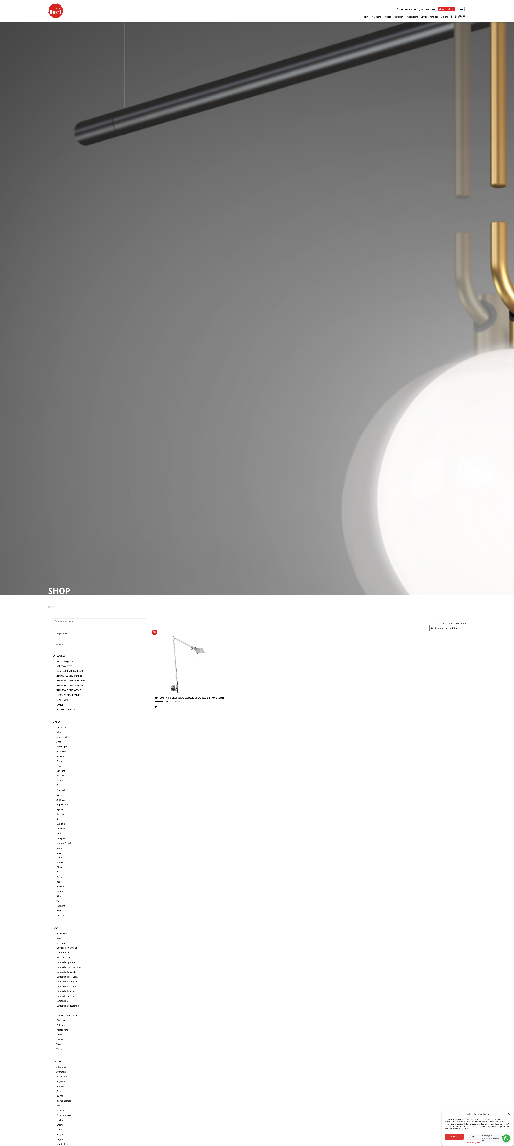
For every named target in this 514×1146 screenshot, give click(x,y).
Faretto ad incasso (65, 957)
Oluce (59, 867)
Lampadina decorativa (67, 1005)
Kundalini (61, 823)
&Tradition (61, 727)
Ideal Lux (60, 799)
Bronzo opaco (63, 1115)
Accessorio (61, 933)
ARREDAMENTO (64, 666)
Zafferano (61, 915)
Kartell (59, 819)
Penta (59, 876)
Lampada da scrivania (67, 976)
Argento (60, 1081)
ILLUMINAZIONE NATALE (68, 690)
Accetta (454, 1136)
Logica (59, 833)
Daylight (60, 770)
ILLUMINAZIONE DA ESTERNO (71, 680)
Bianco (59, 1095)
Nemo (59, 862)
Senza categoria (64, 661)
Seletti (59, 891)
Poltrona (60, 1025)
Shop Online (447, 9)
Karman (60, 814)
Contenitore (62, 952)
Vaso (58, 1044)
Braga (59, 761)
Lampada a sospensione (68, 967)
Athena (60, 756)
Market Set (62, 848)
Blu (58, 1105)
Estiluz (59, 780)
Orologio (61, 1020)
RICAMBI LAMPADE (65, 709)
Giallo (59, 1129)
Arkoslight (61, 746)
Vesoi (59, 910)
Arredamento (63, 943)
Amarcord (61, 737)
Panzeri (60, 872)
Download (433, 17)
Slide (58, 896)
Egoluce (60, 775)
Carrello (431, 9)
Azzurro (60, 1086)
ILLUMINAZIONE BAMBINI (69, 675)
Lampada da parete (66, 971)
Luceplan (61, 838)
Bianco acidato (63, 1100)
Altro (58, 938)
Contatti (444, 17)
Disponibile (61, 633)
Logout (419, 9)
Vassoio (60, 1049)
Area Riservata (405, 9)
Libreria (60, 1010)
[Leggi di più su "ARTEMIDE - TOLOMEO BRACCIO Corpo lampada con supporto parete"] (156, 706)
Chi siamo (376, 17)
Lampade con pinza (66, 996)
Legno (59, 1139)
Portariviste (62, 1029)
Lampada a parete (65, 962)
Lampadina (62, 1000)
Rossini (60, 886)
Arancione (61, 1076)
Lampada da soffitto (66, 981)
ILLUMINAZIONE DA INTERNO (71, 685)
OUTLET (60, 704)
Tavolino (60, 1039)
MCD (58, 852)
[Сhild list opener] (82, 695)
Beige (59, 1091)
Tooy (58, 901)
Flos (58, 785)
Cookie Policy (471, 1142)
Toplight (60, 905)
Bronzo (60, 1110)
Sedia (59, 1034)
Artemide (61, 751)
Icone (59, 794)
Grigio (59, 1134)
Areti (58, 741)
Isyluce (59, 809)
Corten (59, 1120)
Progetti (387, 17)
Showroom (398, 17)
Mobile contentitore (66, 1015)
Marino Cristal (63, 843)
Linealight (61, 828)
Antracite (61, 1071)
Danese (60, 765)
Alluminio (61, 1066)
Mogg (59, 857)
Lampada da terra (65, 991)
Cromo (59, 1124)
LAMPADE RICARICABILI (68, 695)
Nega (474, 1136)
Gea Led (60, 790)
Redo (59, 881)
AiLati (59, 732)
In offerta (61, 644)
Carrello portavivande (67, 947)
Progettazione (412, 17)
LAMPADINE (62, 699)
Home (367, 17)
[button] (508, 1113)
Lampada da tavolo (66, 986)
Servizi (424, 17)
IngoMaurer (62, 804)
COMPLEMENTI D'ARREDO (69, 670)
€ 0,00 (460, 9)
